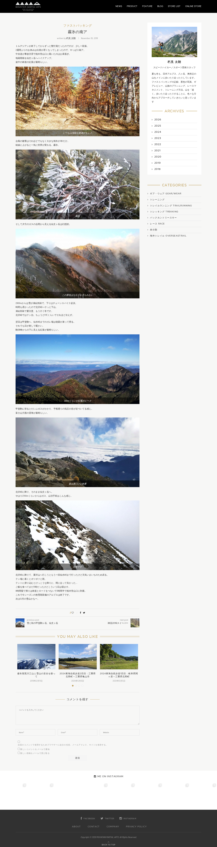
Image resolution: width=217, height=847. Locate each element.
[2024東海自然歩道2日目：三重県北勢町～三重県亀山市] (78, 656)
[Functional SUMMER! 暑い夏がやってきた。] (203, 796)
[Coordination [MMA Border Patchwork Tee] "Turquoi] (40, 796)
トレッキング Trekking (164, 212)
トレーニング (157, 200)
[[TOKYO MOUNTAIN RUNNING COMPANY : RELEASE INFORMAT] (67, 796)
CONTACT (94, 827)
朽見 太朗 (71, 38)
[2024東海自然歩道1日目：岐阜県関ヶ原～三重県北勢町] (119, 656)
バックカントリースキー (163, 218)
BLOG (160, 6)
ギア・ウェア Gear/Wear (165, 194)
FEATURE (147, 6)
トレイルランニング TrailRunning (171, 206)
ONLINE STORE (193, 6)
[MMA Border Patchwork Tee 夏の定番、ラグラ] (176, 796)
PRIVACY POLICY (136, 827)
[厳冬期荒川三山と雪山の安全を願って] (36, 656)
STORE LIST (174, 6)
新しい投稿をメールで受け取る (35, 753)
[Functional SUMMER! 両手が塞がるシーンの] (122, 796)
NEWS (118, 6)
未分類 (153, 230)
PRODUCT (132, 6)
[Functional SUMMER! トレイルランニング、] (94, 796)
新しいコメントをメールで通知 (35, 749)
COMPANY (113, 827)
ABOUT (76, 827)
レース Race (157, 224)
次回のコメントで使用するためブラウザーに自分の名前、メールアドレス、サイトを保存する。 (63, 745)
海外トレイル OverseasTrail (168, 236)
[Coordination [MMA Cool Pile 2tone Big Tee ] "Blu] (13, 796)
